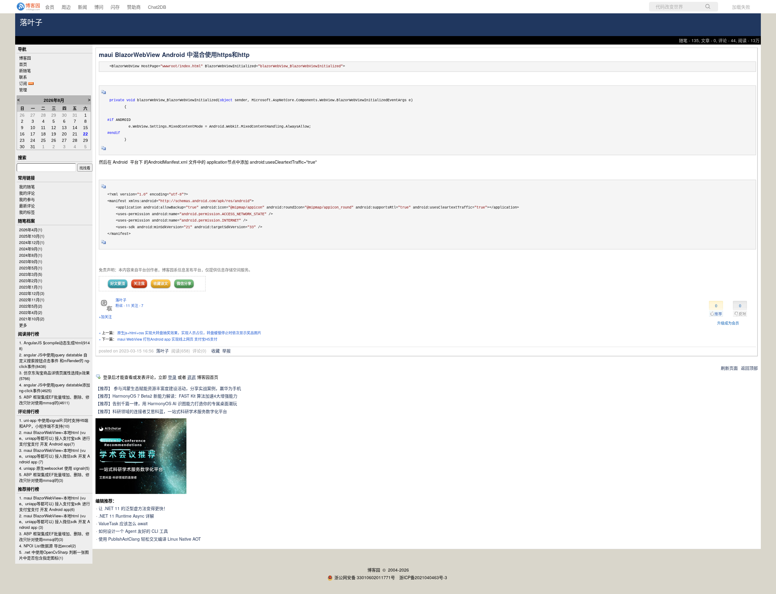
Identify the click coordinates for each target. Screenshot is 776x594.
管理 (23, 89)
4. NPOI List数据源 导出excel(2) (47, 546)
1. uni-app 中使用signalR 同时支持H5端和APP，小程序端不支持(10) (53, 423)
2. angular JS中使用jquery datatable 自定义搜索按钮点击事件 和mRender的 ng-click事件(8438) (54, 360)
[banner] (24, 6)
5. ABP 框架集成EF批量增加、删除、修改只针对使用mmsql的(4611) (54, 399)
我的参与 (27, 199)
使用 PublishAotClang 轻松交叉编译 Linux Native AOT (150, 539)
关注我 (139, 283)
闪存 (115, 7)
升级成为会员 (728, 322)
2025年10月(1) (31, 236)
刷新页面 (729, 368)
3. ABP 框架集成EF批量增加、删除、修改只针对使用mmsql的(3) (54, 536)
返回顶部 (749, 368)
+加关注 (105, 316)
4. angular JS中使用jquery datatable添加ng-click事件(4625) (54, 387)
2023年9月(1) (30, 261)
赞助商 (134, 7)
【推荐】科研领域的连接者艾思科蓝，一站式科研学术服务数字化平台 (161, 411)
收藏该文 (160, 283)
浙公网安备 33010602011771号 (364, 577)
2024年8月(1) (30, 255)
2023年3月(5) (30, 274)
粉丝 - (122, 305)
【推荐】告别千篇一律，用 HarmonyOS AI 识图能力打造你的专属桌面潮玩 (166, 403)
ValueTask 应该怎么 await (123, 523)
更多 (23, 325)
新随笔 (25, 70)
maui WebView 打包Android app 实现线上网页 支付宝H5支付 (167, 339)
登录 (172, 377)
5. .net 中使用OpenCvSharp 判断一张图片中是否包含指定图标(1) (54, 555)
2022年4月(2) (30, 312)
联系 (23, 77)
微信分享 (184, 283)
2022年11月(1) (31, 299)
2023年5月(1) (30, 268)
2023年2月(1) (30, 280)
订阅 (23, 83)
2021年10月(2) (31, 319)
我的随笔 (27, 186)
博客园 (25, 58)
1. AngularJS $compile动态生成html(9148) (54, 345)
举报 (226, 351)
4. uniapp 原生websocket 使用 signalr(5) (54, 468)
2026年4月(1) (30, 229)
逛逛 (191, 377)
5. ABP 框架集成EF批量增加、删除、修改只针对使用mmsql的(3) (54, 477)
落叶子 (31, 22)
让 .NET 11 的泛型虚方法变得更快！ (133, 508)
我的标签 (27, 212)
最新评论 (27, 206)
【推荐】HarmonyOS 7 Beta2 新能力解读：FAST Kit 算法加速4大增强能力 (166, 396)
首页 (23, 64)
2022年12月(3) (31, 293)
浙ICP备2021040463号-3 (423, 577)
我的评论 (27, 193)
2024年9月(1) (30, 249)
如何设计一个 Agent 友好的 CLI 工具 (133, 531)
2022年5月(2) (30, 306)
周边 (66, 7)
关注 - (137, 305)
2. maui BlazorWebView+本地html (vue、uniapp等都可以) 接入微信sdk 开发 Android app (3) (54, 521)
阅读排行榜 (28, 334)
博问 (98, 7)
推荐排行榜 (28, 489)
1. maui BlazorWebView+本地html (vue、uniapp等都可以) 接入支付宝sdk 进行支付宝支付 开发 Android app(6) (54, 503)
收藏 (215, 351)
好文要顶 (117, 283)
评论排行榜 (28, 411)
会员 (49, 7)
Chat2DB (157, 7)
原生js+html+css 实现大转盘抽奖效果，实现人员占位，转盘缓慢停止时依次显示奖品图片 (189, 332)
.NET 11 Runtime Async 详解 (126, 516)
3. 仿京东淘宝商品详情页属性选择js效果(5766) (54, 375)
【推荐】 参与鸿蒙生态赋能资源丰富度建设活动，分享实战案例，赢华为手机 (168, 388)
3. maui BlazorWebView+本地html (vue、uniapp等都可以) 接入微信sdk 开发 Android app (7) (54, 456)
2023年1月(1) (30, 287)
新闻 (82, 7)
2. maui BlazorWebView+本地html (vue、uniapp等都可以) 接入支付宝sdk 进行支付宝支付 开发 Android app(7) (54, 438)
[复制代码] (104, 94)
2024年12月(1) (31, 242)
